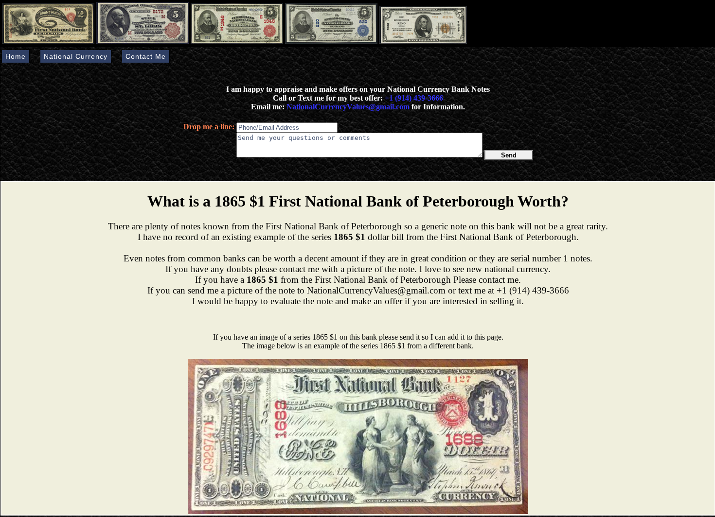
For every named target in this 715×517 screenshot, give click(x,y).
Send (509, 155)
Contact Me (145, 56)
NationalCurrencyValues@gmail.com (347, 107)
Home (15, 56)
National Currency (75, 56)
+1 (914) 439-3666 (414, 98)
